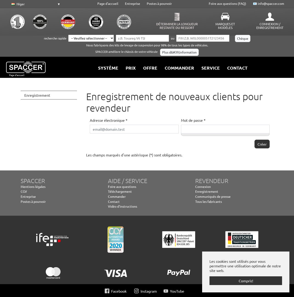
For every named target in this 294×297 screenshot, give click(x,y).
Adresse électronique (108, 120)
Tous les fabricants (208, 201)
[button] (35, 4)
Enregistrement (206, 191)
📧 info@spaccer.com (268, 3)
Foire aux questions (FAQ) (227, 3)
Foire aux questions (122, 186)
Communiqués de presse (213, 196)
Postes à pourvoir (159, 3)
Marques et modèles (225, 26)
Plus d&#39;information (179, 52)
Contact (114, 201)
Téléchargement (120, 191)
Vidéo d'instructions (122, 206)
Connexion (203, 186)
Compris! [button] (246, 280)
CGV (24, 191)
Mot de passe (193, 120)
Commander (117, 196)
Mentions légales (33, 186)
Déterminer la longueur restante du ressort (177, 26)
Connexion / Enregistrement (269, 26)
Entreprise (132, 3)
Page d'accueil (107, 3)
